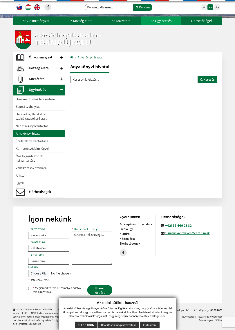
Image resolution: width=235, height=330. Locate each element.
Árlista (20, 176)
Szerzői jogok (206, 320)
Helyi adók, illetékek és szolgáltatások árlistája (31, 116)
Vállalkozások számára (31, 168)
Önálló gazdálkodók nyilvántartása (29, 158)
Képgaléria (127, 239)
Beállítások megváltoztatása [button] (118, 325)
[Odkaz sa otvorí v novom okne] (47, 7)
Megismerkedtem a (57, 290)
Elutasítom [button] (150, 325)
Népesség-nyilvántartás (32, 126)
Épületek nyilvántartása (32, 141)
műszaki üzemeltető (30, 323)
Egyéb (20, 183)
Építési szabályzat (28, 107)
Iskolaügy (126, 229)
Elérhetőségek (202, 21)
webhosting (47, 316)
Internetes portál (30, 316)
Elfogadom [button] (86, 325)
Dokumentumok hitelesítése (35, 99)
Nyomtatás (188, 316)
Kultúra (125, 234)
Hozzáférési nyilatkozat (209, 316)
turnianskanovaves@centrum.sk (187, 233)
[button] (36, 20)
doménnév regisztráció (40, 320)
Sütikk (218, 320)
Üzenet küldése (100, 290)
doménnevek (20, 320)
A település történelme (136, 224)
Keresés (144, 7)
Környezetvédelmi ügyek (32, 149)
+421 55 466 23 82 (178, 225)
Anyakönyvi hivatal (28, 134)
